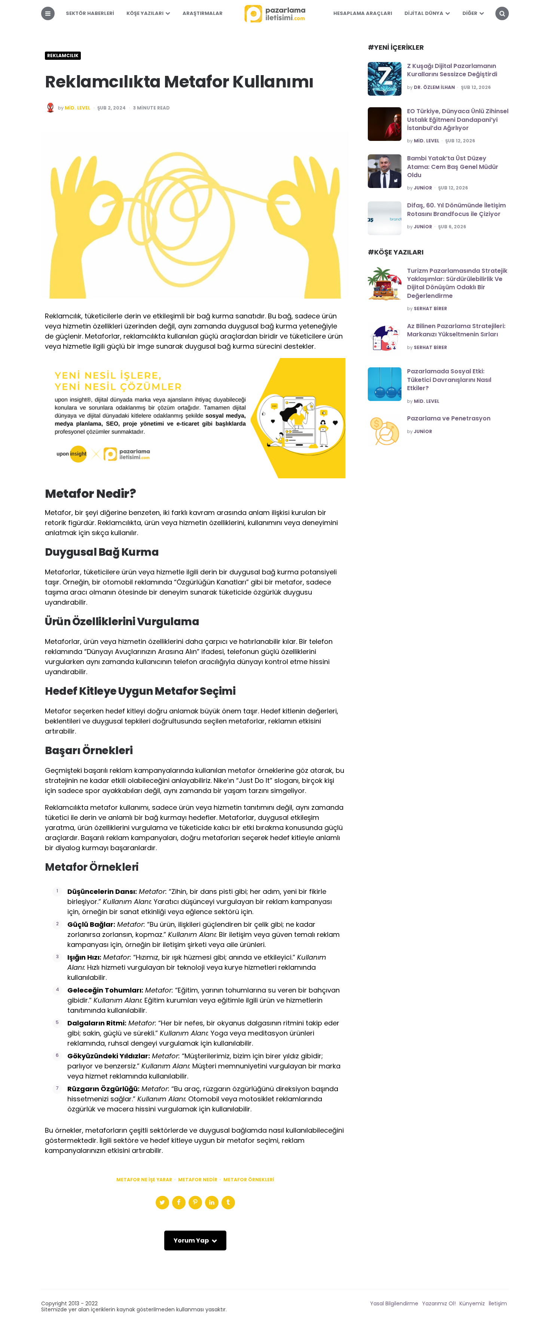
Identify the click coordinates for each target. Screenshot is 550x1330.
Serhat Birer (430, 309)
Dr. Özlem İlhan (434, 87)
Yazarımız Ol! (439, 1303)
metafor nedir (197, 1179)
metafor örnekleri (248, 1179)
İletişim (498, 1303)
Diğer (469, 13)
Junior (423, 188)
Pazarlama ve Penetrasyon (449, 418)
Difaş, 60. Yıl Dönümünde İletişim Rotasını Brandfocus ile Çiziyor (456, 209)
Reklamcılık (63, 55)
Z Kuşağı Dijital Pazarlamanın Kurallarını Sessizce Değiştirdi (452, 70)
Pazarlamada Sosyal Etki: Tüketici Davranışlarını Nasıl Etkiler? (449, 379)
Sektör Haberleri (90, 13)
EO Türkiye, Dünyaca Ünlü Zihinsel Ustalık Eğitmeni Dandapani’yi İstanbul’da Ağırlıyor (457, 119)
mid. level (77, 108)
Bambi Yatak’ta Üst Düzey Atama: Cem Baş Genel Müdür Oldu (452, 166)
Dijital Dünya (423, 13)
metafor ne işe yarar (144, 1179)
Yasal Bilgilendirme (394, 1303)
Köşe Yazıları (145, 13)
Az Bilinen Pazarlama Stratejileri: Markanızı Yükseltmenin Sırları (456, 330)
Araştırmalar (203, 13)
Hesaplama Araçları (362, 13)
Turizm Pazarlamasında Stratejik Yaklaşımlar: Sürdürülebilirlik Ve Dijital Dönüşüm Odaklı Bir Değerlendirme (457, 283)
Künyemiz (472, 1303)
